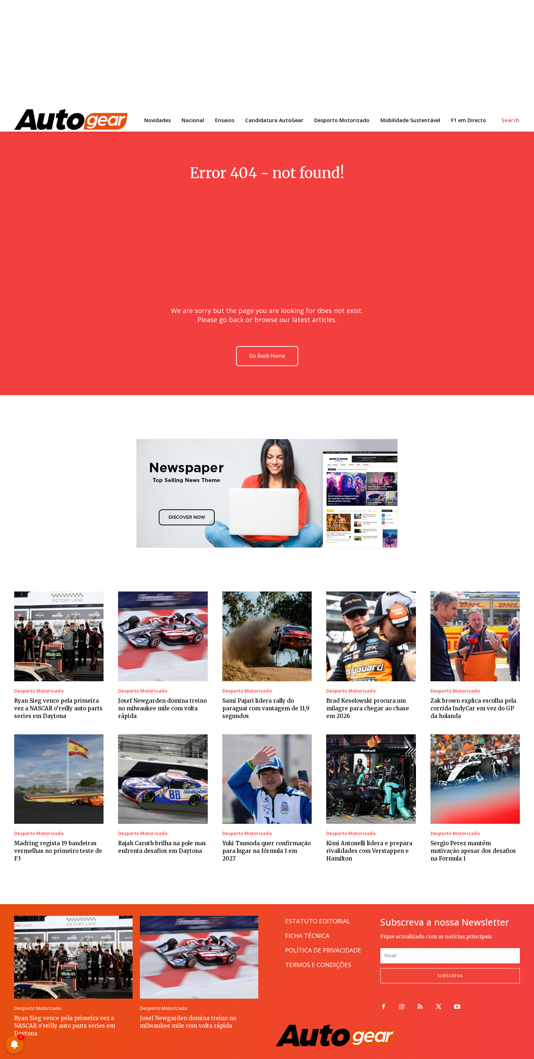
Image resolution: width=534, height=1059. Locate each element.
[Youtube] (457, 1007)
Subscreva (450, 975)
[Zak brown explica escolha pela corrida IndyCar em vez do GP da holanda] (475, 636)
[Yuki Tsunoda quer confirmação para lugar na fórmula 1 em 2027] (267, 779)
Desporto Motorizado (39, 691)
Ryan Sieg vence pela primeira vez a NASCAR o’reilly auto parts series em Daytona (58, 708)
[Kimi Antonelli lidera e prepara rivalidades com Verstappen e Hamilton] (371, 779)
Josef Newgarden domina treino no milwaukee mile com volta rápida (162, 708)
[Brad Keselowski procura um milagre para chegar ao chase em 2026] (371, 636)
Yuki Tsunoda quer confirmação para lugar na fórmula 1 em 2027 (266, 851)
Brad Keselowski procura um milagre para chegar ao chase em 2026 (367, 708)
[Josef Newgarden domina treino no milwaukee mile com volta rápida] (162, 636)
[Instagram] (402, 1007)
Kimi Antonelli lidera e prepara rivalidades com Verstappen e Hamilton (369, 851)
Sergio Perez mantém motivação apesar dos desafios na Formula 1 (473, 851)
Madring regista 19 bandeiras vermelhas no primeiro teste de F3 (58, 851)
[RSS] (420, 1007)
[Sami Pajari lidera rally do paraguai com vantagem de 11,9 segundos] (267, 636)
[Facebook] (383, 1007)
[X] (438, 1007)
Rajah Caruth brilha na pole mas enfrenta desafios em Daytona (162, 847)
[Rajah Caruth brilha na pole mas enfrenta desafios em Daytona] (162, 779)
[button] (510, 120)
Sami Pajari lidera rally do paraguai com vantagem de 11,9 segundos (266, 708)
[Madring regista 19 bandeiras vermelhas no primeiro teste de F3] (59, 779)
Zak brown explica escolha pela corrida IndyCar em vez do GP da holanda (473, 708)
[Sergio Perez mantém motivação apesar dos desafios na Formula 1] (475, 779)
